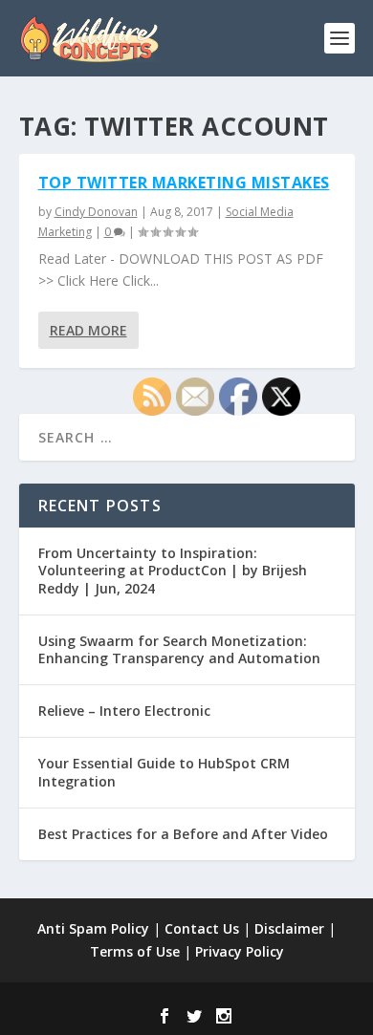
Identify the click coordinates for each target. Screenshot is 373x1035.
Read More (88, 330)
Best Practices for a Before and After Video (183, 834)
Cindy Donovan (96, 212)
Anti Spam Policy (93, 928)
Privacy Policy (239, 951)
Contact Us (202, 928)
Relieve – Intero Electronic (124, 710)
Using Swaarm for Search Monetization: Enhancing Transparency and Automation (179, 649)
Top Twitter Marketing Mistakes (184, 182)
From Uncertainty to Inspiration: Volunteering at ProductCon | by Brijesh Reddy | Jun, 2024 (172, 570)
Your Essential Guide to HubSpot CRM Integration (164, 771)
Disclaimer (289, 928)
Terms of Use (135, 951)
